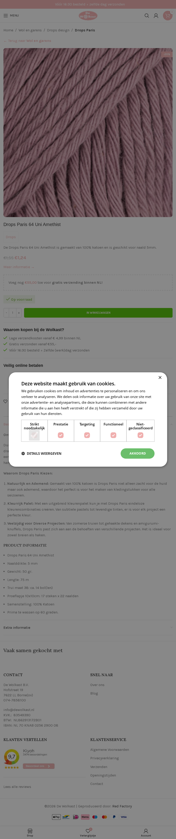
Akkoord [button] (137, 453)
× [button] (160, 377)
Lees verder (72, 413)
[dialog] (88, 419)
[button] (41, 454)
